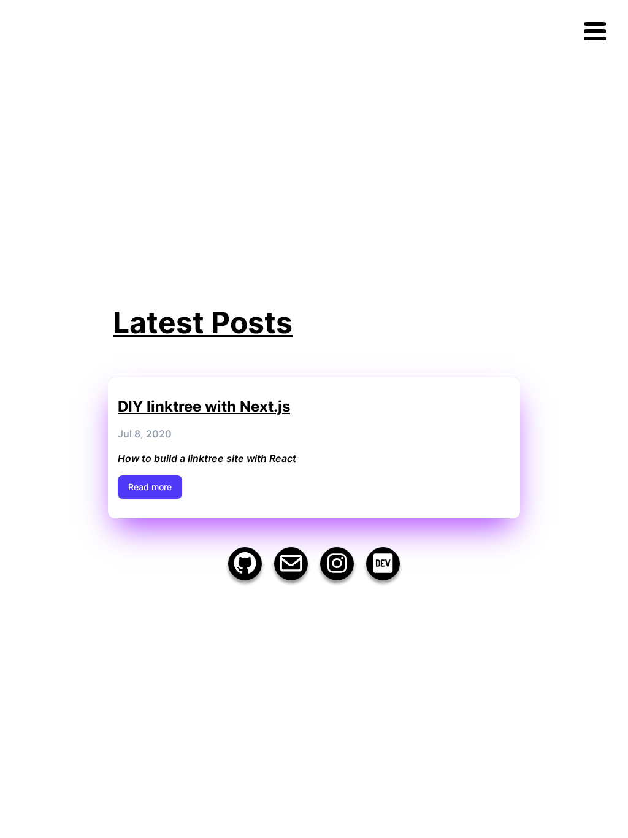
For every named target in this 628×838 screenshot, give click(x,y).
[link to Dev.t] (383, 563)
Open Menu (595, 31)
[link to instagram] (337, 563)
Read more (150, 487)
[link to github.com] (245, 563)
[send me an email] (291, 563)
